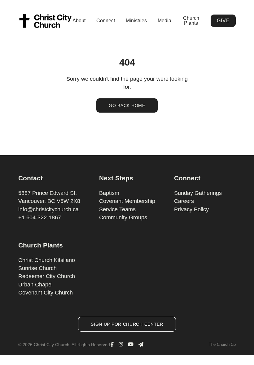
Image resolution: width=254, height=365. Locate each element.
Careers (184, 201)
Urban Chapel (35, 284)
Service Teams (117, 209)
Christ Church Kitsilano (46, 260)
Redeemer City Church (46, 276)
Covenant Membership (127, 201)
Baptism (109, 193)
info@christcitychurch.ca (48, 209)
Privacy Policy (191, 209)
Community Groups (123, 217)
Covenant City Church (45, 293)
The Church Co (222, 344)
